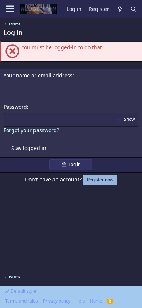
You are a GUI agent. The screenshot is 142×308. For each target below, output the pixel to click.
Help (80, 301)
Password (15, 106)
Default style (22, 291)
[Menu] (10, 9)
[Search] (134, 9)
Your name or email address (38, 75)
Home (96, 301)
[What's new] (120, 9)
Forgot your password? (31, 130)
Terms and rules (21, 301)
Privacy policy (56, 301)
